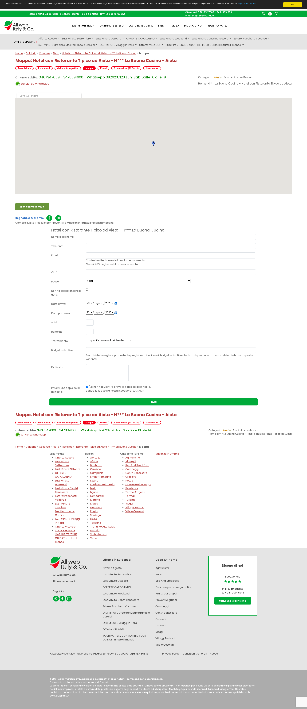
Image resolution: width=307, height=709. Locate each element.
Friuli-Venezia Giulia (102, 484)
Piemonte (96, 507)
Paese (55, 281)
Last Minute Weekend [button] (173, 38)
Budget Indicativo (62, 350)
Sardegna (96, 515)
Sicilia (93, 519)
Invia (154, 401)
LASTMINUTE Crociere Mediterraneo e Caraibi (65, 509)
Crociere (130, 477)
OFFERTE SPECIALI (25, 42)
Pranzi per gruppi (166, 593)
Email (54, 255)
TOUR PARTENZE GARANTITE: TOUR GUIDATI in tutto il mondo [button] (203, 45)
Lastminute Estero (111, 25)
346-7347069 (206, 12)
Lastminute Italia (83, 25)
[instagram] (58, 218)
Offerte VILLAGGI (65, 526)
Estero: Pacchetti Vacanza (66, 498)
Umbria (94, 530)
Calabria (31, 53)
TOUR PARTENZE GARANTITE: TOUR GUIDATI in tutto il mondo (66, 536)
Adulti (54, 322)
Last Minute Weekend (62, 482)
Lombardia (97, 496)
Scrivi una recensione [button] (232, 600)
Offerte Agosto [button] (48, 38)
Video (175, 25)
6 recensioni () (126, 68)
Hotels (129, 480)
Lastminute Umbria (141, 25)
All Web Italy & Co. (64, 575)
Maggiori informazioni (247, 3)
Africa (94, 461)
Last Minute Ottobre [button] (109, 38)
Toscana (95, 523)
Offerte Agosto (64, 457)
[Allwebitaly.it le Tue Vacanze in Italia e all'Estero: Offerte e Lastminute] (19, 25)
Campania (96, 473)
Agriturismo (132, 457)
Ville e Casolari (134, 511)
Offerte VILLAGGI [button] (150, 45)
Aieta (56, 53)
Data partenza (60, 313)
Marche (95, 500)
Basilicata (96, 465)
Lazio (93, 488)
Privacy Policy (170, 653)
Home (19, 53)
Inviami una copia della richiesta (65, 390)
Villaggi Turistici (134, 507)
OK (292, 5)
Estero (94, 480)
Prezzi (103, 68)
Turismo (130, 500)
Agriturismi (162, 568)
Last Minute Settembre (62, 463)
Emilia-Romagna (100, 477)
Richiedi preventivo (32, 206)
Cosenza (44, 53)
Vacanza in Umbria (167, 454)
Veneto (94, 538)
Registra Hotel (217, 25)
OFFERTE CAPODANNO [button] (140, 38)
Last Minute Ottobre (67, 469)
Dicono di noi (193, 25)
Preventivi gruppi (166, 600)
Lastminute (152, 68)
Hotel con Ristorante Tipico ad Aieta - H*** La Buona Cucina (99, 53)
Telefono (56, 246)
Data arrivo (58, 304)
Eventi (162, 25)
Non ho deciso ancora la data (66, 293)
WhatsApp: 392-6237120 (199, 15)
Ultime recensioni (64, 581)
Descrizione (24, 68)
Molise (94, 503)
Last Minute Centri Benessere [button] (210, 38)
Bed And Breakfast (137, 465)
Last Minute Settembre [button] (76, 38)
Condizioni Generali (195, 653)
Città (54, 272)
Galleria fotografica (67, 68)
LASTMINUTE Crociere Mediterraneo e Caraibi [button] (66, 45)
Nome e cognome (62, 237)
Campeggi (131, 469)
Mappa (89, 68)
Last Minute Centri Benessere (66, 490)
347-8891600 (224, 12)
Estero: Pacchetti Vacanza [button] (251, 38)
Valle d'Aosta (98, 534)
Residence (131, 488)
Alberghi (130, 461)
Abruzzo (95, 457)
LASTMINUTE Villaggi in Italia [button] (117, 45)
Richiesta (57, 367)
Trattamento (59, 341)
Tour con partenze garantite (173, 587)
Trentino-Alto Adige (102, 526)
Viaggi (129, 503)
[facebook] (49, 218)
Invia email (44, 68)
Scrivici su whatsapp (34, 84)
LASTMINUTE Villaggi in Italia (120, 623)
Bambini (56, 332)
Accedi (214, 653)
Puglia (94, 511)
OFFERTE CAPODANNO (63, 475)
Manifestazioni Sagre (138, 484)
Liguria (94, 492)
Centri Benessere (136, 473)
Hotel (158, 574)
